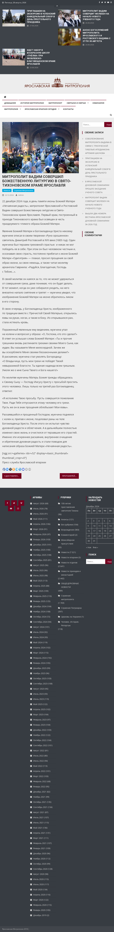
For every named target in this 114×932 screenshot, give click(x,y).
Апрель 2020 (39, 894)
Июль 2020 (38, 879)
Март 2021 (38, 838)
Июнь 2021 (38, 822)
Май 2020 (37, 889)
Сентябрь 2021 (40, 807)
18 (99, 531)
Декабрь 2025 (39, 544)
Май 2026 (37, 519)
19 (105, 531)
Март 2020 (38, 899)
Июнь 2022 (38, 760)
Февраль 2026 (40, 534)
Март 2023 (38, 714)
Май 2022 (37, 766)
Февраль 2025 (40, 596)
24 (94, 536)
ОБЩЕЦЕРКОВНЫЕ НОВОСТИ (70, 585)
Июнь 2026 (38, 513)
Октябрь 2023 (39, 678)
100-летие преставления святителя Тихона (69, 507)
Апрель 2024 (39, 647)
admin (21, 195)
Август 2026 (38, 503)
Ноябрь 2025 (39, 549)
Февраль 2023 (40, 719)
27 (110, 536)
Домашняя (10, 103)
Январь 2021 (39, 848)
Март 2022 (38, 776)
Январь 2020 (39, 910)
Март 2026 (38, 529)
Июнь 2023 (38, 699)
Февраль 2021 (40, 843)
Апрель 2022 (39, 771)
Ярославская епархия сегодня (40, 109)
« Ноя (88, 547)
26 (105, 536)
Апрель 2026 (39, 524)
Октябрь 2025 (39, 555)
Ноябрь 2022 (39, 735)
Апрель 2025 (39, 585)
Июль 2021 (38, 817)
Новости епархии (69, 557)
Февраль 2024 (40, 658)
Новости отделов (69, 562)
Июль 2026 (38, 508)
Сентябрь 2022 (40, 745)
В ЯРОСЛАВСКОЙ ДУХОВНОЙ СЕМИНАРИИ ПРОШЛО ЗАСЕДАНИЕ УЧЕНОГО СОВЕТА (97, 187)
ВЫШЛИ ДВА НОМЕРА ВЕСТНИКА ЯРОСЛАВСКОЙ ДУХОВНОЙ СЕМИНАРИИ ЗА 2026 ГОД (98, 219)
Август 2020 (38, 874)
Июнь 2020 (38, 884)
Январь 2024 (39, 663)
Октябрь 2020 (39, 863)
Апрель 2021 (39, 833)
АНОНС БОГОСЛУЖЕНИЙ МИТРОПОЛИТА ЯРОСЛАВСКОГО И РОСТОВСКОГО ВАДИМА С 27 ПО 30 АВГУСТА (96, 35)
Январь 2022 (39, 786)
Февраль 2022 (40, 781)
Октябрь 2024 (39, 616)
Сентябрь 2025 (40, 560)
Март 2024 (38, 652)
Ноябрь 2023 (39, 673)
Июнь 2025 (38, 575)
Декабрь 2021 (39, 791)
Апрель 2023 (39, 709)
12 (105, 526)
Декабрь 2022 (39, 730)
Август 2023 (38, 688)
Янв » (95, 547)
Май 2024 (37, 642)
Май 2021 (37, 827)
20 (110, 531)
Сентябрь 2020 (40, 869)
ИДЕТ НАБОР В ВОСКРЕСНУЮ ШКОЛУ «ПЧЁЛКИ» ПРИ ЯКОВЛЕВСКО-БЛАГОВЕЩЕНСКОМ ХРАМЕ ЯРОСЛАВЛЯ (41, 57)
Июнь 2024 (38, 637)
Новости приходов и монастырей (71, 573)
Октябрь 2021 (39, 802)
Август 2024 (38, 627)
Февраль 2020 (40, 905)
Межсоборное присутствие (68, 542)
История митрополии (32, 103)
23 (89, 536)
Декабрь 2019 (39, 915)
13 (110, 526)
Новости (7, 190)
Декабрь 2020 (39, 853)
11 (99, 526)
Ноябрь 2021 (39, 797)
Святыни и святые (76, 103)
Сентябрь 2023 (40, 683)
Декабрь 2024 (39, 606)
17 (94, 531)
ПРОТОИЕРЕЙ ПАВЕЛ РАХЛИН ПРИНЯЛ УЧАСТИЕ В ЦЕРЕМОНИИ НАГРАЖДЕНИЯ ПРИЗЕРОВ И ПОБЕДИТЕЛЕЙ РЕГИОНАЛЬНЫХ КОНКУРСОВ (70, 476)
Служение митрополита (23, 190)
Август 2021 (38, 812)
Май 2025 (37, 580)
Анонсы (65, 519)
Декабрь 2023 (39, 668)
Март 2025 (38, 591)
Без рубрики (67, 524)
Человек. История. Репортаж (70, 623)
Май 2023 (37, 704)
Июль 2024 (38, 632)
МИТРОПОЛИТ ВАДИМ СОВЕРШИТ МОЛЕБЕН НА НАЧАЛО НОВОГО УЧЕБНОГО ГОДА (96, 15)
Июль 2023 (38, 694)
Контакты (68, 109)
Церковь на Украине (71, 616)
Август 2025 (38, 565)
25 (99, 536)
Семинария (98, 103)
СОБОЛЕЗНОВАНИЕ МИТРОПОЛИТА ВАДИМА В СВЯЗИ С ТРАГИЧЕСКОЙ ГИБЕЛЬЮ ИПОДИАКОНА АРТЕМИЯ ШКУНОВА (98, 145)
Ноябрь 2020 (39, 858)
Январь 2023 (39, 724)
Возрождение (67, 529)
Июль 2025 (38, 570)
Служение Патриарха (71, 608)
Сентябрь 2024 (40, 621)
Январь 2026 (39, 539)
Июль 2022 (38, 755)
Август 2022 (38, 750)
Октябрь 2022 (39, 740)
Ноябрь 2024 (39, 611)
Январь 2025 (39, 601)
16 (89, 531)
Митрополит (55, 103)
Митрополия (11, 109)
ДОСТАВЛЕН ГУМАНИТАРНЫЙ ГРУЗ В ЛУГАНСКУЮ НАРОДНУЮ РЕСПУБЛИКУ (13, 476)
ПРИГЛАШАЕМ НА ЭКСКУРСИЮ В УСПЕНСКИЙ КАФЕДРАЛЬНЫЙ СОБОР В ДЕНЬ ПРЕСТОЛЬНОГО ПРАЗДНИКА (41, 16)
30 (89, 541)
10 (94, 526)
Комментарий (68, 535)
